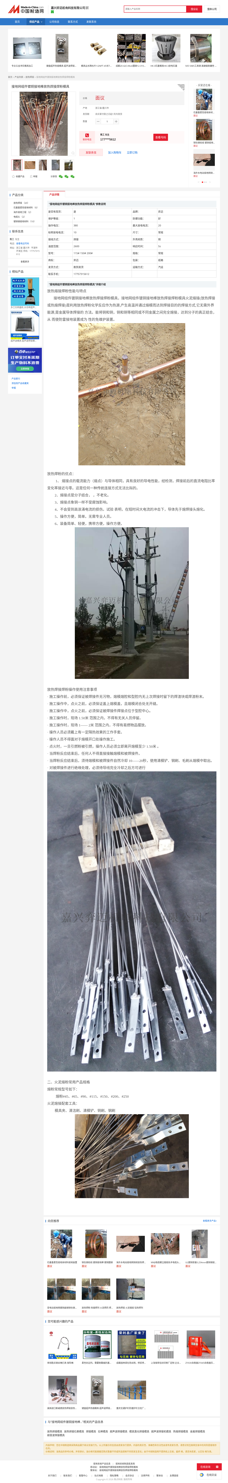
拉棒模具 (103, 1431)
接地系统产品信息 (101, 1463)
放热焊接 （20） (21, 202)
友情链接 (174, 1475)
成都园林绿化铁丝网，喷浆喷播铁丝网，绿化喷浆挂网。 (143, 1362)
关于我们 (52, 1475)
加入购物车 (114, 152)
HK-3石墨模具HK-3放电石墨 (164, 65)
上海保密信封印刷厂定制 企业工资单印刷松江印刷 (174, 1362)
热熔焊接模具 (180, 1431)
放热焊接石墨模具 (74, 1431)
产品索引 (16, 378)
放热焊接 (29, 77)
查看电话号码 (22, 243)
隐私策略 (114, 1475)
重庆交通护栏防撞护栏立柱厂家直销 (133, 1408)
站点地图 (98, 1475)
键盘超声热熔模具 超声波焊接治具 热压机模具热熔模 (71, 65)
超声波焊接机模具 (161, 1431)
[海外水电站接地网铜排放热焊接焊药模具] (204, 160)
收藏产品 (19, 176)
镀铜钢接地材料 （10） (25, 221)
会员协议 (129, 1475)
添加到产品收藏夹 (20, 383)
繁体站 (159, 1475)
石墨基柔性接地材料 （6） (26, 207)
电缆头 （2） (20, 216)
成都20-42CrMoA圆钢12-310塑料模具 (134, 65)
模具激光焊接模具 (139, 1431)
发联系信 (91, 152)
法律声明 (145, 1475)
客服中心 (83, 1475)
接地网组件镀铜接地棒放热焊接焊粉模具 (118, 1467)
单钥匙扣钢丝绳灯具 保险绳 (60, 1362)
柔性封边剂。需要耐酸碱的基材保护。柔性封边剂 (105, 1362)
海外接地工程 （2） (23, 212)
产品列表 (19, 77)
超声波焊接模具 (118, 1431)
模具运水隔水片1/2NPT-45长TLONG (98, 65)
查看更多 (25, 261)
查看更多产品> (210, 1220)
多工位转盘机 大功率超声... (23, 307)
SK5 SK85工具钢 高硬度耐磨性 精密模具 (204, 65)
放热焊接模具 (54, 1431)
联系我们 (67, 1475)
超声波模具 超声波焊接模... (23, 340)
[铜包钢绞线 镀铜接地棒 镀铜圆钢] (204, 129)
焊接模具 (91, 1431)
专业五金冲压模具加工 (22, 65)
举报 (35, 176)
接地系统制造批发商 (125, 1463)
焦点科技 (118, 1479)
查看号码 (160, 137)
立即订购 (132, 152)
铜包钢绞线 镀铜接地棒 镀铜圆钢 (208, 142)
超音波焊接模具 (56, 1435)
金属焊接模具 (197, 1431)
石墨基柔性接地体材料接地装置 (208, 112)
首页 (10, 77)
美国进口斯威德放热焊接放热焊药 (63, 1408)
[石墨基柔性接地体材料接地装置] (204, 99)
